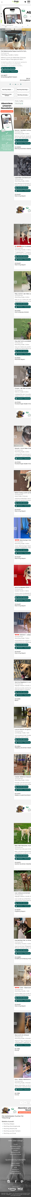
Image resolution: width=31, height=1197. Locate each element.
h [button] (21, 84)
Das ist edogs (15, 1163)
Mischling (19, 103)
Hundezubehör (15, 1148)
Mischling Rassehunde (10, 1128)
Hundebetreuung (15, 1146)
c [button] (2, 39)
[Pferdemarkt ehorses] (12, 1189)
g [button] (10, 84)
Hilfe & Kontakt (15, 1165)
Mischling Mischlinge (23, 89)
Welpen (15, 1150)
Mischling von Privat (10, 1133)
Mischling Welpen (7, 89)
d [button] (29, 39)
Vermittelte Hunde (15, 1154)
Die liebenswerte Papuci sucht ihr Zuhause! (14, 51)
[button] (12, 84)
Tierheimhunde (15, 1152)
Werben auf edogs (15, 1173)
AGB (15, 1167)
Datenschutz (15, 1171)
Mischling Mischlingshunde (12, 1126)
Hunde (15, 1144)
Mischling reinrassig (23, 95)
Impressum (15, 1169)
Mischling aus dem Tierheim (8, 95)
